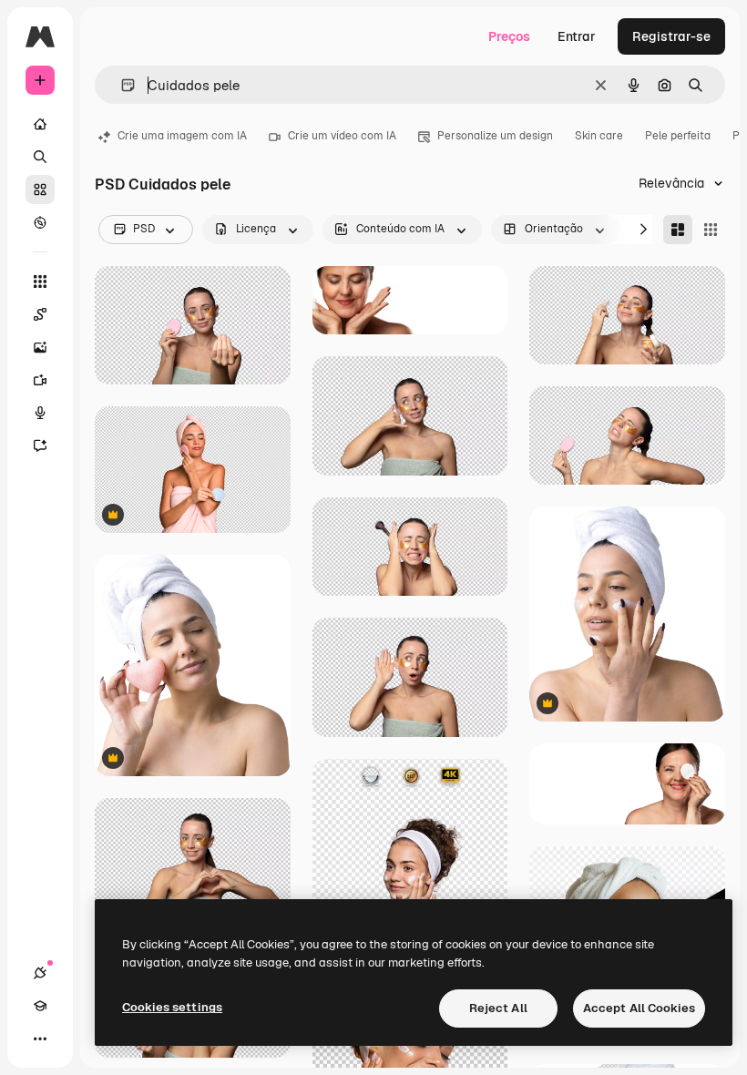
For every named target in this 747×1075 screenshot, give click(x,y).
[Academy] (40, 1005)
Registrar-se (671, 36)
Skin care (599, 135)
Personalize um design (495, 135)
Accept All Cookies (639, 1008)
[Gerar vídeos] (40, 379)
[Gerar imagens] (40, 347)
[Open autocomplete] (121, 85)
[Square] (710, 229)
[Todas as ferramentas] (40, 281)
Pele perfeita (678, 135)
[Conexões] (40, 973)
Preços (509, 36)
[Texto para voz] (40, 412)
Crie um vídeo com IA (342, 135)
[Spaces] (40, 314)
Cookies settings (172, 1007)
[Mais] (40, 1038)
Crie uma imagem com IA (182, 135)
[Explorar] (40, 222)
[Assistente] (40, 445)
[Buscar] (40, 156)
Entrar (577, 36)
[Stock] (40, 189)
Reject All (498, 1008)
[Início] (40, 123)
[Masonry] (677, 229)
